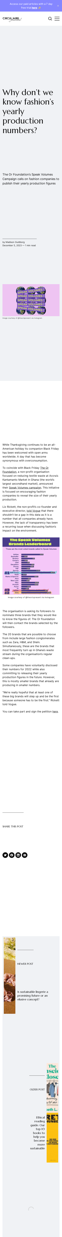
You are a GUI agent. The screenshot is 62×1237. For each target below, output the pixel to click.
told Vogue (33, 510)
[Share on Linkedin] (18, 855)
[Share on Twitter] (5, 855)
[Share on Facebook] (12, 855)
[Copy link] (24, 855)
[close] (58, 5)
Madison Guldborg (15, 242)
